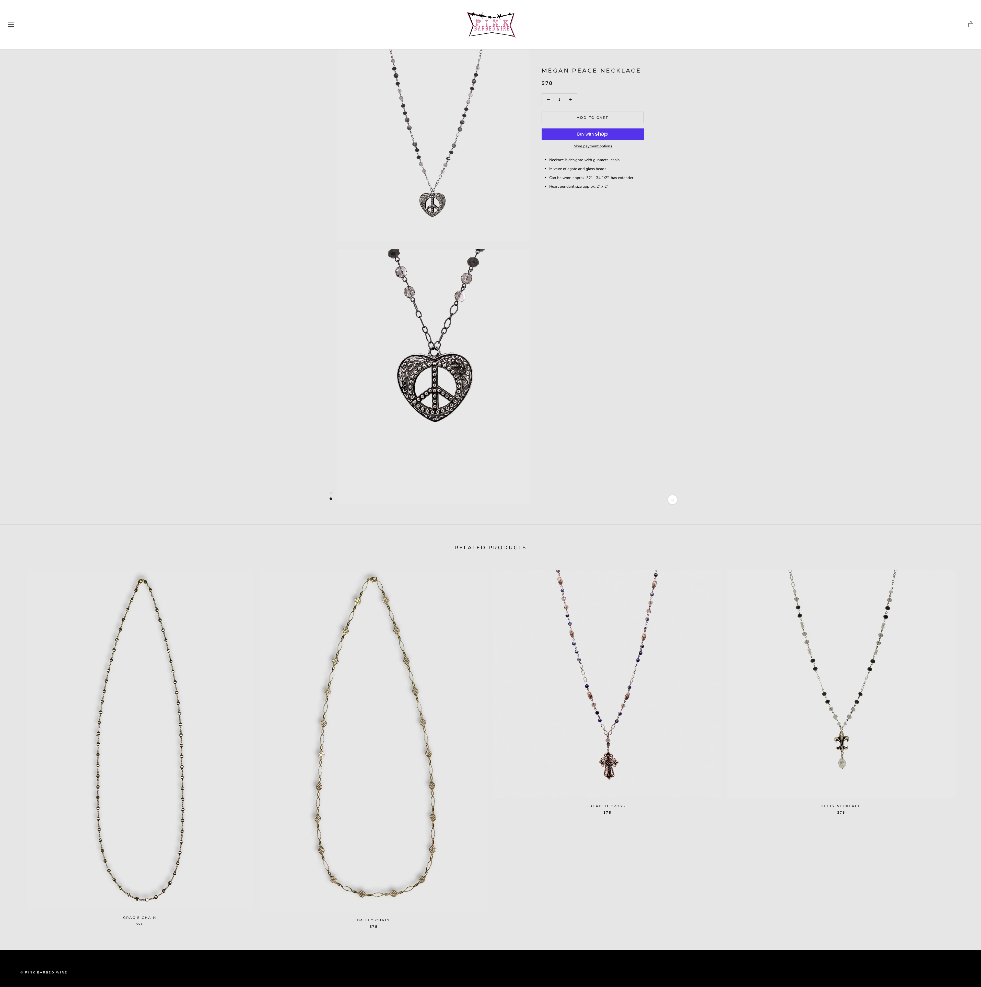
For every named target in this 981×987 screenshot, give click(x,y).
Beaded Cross (607, 806)
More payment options (593, 146)
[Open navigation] (11, 24)
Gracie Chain (140, 917)
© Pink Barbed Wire (43, 972)
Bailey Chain (373, 920)
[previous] (16, 744)
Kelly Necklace (841, 806)
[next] (965, 744)
